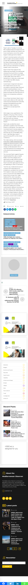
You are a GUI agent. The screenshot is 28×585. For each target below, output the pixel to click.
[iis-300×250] (14, 332)
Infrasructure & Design (13, 380)
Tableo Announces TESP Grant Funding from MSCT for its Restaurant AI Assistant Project (14, 228)
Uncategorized (13, 395)
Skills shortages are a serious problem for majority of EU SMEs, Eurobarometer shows (13, 238)
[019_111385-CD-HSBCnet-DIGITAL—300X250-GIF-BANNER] (14, 461)
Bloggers (13, 367)
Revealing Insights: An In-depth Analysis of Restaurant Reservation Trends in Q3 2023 (14, 249)
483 (19, 548)
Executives (13, 372)
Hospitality (8, 221)
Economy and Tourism (10, 219)
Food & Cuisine (13, 375)
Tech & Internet (8, 10)
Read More (13, 199)
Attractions (13, 364)
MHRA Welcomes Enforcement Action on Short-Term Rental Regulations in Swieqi (18, 434)
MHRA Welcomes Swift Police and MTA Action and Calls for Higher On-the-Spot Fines (18, 516)
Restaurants (12, 224)
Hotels (13, 221)
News (6, 224)
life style (13, 382)
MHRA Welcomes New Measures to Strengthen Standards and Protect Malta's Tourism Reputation (17, 414)
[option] (14, 41)
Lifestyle (10, 244)
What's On (13, 398)
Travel (13, 393)
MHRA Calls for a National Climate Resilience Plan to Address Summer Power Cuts (16, 424)
